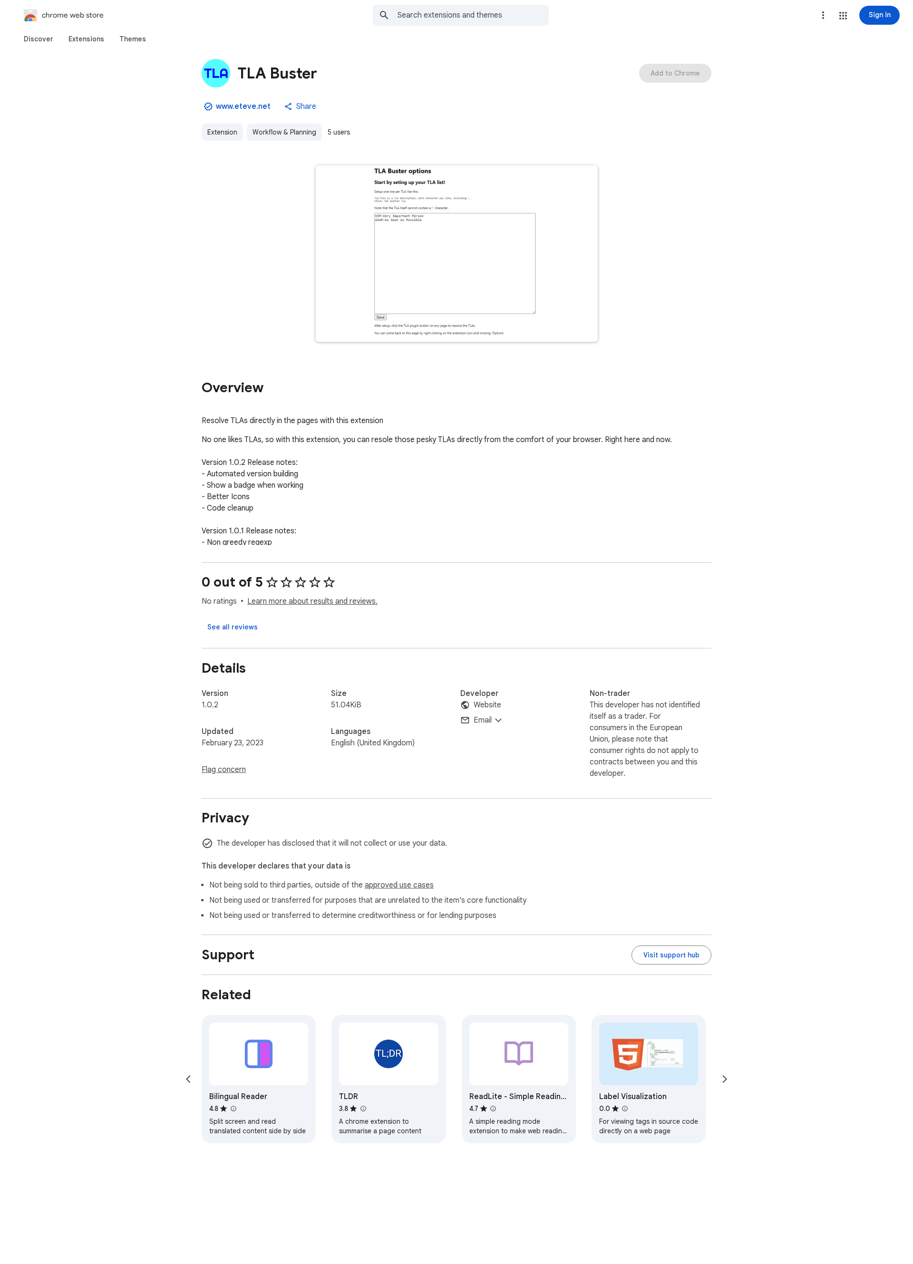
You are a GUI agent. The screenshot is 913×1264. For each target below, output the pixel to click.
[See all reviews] (232, 627)
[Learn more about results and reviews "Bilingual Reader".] (233, 1108)
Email (483, 720)
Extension (222, 132)
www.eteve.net (243, 106)
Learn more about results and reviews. (312, 601)
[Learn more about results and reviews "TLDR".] (362, 1108)
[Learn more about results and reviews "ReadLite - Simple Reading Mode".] (493, 1108)
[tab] (38, 39)
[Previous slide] (188, 1079)
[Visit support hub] (671, 955)
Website (487, 705)
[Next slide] (724, 1079)
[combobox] (473, 15)
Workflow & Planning (284, 132)
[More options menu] (823, 15)
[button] (843, 15)
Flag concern (224, 769)
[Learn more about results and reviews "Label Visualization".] (624, 1108)
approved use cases (399, 885)
